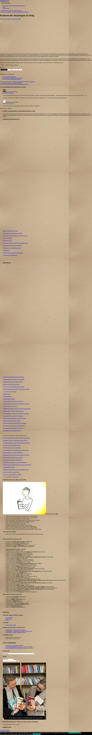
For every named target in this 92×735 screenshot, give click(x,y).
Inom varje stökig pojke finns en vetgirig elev (13, 401)
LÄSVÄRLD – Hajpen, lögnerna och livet (16, 632)
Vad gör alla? (9, 618)
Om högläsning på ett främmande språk (12, 430)
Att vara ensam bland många (9, 76)
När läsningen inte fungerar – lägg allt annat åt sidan (15, 462)
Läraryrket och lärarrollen (18, 81)
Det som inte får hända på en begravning (12, 245)
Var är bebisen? (9, 617)
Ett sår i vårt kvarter (7, 240)
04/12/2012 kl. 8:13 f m (8, 93)
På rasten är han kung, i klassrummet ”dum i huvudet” (15, 440)
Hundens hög (6, 250)
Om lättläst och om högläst (12, 645)
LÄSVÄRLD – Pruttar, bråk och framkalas (16, 629)
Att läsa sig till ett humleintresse (10, 255)
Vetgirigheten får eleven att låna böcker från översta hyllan (16, 455)
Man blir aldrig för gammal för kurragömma (13, 252)
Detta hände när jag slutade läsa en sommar (13, 233)
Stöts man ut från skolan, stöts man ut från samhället (15, 423)
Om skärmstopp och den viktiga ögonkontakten (14, 379)
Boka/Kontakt (6, 8)
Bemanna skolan (7, 394)
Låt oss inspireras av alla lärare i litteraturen (12, 452)
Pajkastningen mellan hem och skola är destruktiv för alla (16, 469)
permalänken (32, 81)
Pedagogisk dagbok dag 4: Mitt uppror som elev (17, 648)
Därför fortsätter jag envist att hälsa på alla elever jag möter (16, 389)
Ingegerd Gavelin (10, 91)
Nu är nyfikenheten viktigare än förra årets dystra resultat (16, 413)
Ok (69, 732)
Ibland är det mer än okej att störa (10, 230)
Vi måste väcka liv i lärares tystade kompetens (13, 411)
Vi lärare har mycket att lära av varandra (12, 474)
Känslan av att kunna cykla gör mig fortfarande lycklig (15, 243)
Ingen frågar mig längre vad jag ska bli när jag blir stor (15, 235)
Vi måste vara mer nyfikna (9, 399)
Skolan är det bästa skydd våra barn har (12, 420)
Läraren (14, 477)
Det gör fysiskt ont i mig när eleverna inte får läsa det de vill (16, 438)
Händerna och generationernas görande (12, 248)
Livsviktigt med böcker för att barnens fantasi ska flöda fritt (16, 442)
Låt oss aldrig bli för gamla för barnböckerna (13, 416)
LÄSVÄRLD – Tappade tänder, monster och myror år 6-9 (19, 631)
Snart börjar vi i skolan (11, 625)
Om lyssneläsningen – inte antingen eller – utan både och (16, 450)
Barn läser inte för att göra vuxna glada (12, 447)
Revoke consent (36, 734)
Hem (4, 7)
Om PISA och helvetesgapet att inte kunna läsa (13, 377)
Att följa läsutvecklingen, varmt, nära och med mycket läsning (14, 12)
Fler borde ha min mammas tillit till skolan (12, 460)
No (72, 732)
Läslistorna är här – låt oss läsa (10, 406)
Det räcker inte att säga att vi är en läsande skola (14, 425)
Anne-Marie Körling (4, 0)
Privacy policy (77, 732)
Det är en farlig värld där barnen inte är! (12, 79)
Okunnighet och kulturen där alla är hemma (13, 78)
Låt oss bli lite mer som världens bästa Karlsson (13, 386)
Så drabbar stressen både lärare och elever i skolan (14, 418)
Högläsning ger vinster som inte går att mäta (13, 381)
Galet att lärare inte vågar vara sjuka (11, 472)
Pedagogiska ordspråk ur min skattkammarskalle (14, 5)
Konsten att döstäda (7, 238)
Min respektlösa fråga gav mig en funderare (13, 457)
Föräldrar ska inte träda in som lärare (11, 384)
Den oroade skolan (7, 396)
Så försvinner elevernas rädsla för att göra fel (13, 428)
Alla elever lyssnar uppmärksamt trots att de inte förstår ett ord (17, 464)
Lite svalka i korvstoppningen (10, 391)
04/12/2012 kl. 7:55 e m (8, 103)
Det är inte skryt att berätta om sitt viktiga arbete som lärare (16, 403)
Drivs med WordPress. (5, 731)
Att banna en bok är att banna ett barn (11, 445)
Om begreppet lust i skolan (9, 467)
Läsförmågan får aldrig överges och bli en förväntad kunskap (17, 408)
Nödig (7, 620)
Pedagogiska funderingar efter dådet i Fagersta (16, 646)
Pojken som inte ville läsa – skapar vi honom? (11, 10)
